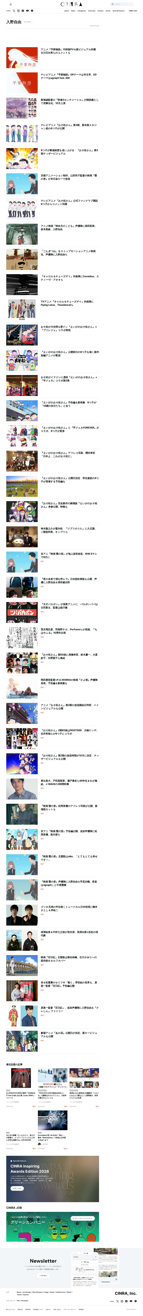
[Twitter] (14, 11)
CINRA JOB (133, 11)
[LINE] (32, 11)
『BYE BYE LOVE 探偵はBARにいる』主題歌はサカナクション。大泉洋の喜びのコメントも (52, 1095)
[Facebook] (23, 11)
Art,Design (27, 1292)
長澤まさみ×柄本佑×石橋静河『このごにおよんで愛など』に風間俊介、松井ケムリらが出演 (84, 1095)
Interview (91, 11)
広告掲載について (38, 1309)
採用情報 (27, 1309)
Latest (66, 11)
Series (108, 11)
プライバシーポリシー (69, 1309)
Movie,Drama (37, 1292)
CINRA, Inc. (126, 1293)
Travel (19, 1294)
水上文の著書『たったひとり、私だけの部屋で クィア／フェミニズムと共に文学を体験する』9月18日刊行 (20, 1137)
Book (52, 1292)
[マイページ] (10, 4)
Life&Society (60, 1292)
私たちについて (10, 1309)
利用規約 (81, 1309)
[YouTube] (27, 10)
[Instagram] (18, 11)
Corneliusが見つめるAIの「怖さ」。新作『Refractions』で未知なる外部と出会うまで (52, 1137)
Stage (46, 1292)
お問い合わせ (57, 1309)
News (73, 11)
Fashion (26, 1294)
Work (69, 1292)
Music (19, 1292)
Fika (18, 1300)
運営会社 (20, 1309)
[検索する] (112, 4)
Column (100, 11)
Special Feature (118, 11)
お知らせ (48, 1309)
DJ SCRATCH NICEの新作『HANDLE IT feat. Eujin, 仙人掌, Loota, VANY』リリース (20, 1095)
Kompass (24, 1300)
